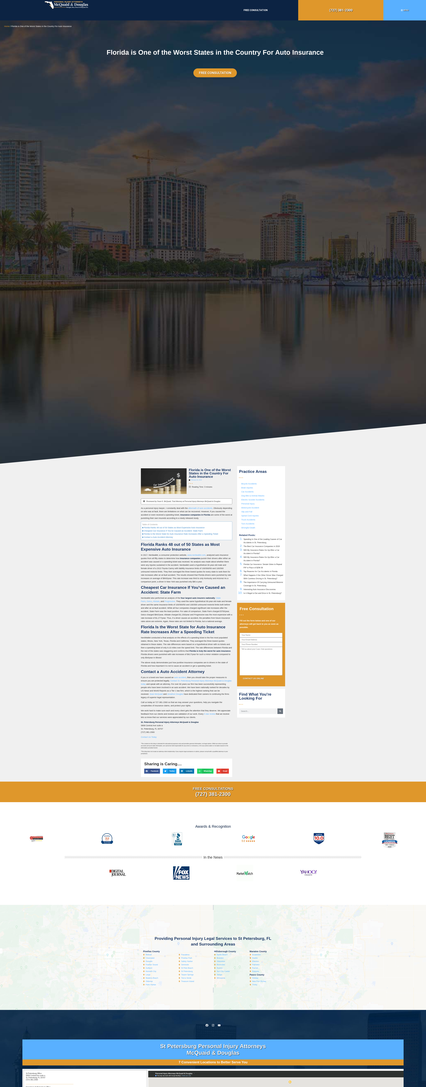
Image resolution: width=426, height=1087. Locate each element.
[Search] (280, 711)
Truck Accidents (248, 520)
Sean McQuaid (156, 694)
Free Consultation (256, 10)
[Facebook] (207, 1025)
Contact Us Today (149, 737)
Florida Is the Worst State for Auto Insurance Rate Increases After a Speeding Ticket (181, 534)
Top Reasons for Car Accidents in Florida (260, 571)
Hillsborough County (225, 951)
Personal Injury (248, 504)
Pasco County (257, 975)
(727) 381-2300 (341, 10)
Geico (149, 601)
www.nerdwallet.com (196, 555)
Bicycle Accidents (249, 484)
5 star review (209, 714)
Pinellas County (151, 951)
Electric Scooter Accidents (252, 500)
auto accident (180, 677)
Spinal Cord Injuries (250, 516)
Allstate (156, 601)
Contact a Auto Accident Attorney (158, 537)
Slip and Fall (246, 512)
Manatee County (258, 951)
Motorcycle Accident (250, 508)
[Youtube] (219, 1025)
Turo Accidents (247, 524)
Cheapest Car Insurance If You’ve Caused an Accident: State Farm (173, 531)
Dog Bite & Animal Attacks (252, 496)
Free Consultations (213, 789)
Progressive (170, 601)
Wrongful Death (248, 528)
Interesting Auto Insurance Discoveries (260, 589)
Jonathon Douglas (175, 694)
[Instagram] (213, 1025)
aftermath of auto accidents (200, 508)
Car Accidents (247, 492)
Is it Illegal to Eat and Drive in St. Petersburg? (263, 593)
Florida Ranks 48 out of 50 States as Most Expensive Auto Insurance (174, 528)
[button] (152, 771)
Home (7, 26)
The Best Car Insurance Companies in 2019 (262, 546)
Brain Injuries (247, 488)
